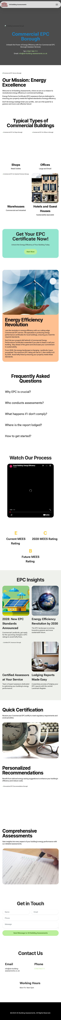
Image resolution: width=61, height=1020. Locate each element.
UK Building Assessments (17, 4)
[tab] (30, 392)
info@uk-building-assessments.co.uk (33, 53)
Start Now (30, 252)
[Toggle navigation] (57, 4)
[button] (30, 392)
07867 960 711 (32, 51)
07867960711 (39, 969)
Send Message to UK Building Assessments (30, 933)
